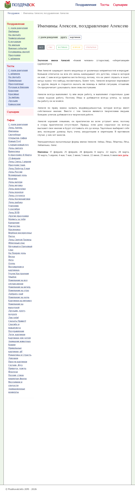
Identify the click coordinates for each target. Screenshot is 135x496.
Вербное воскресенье (20, 232)
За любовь (13, 97)
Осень (11, 263)
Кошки (11, 344)
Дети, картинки (16, 334)
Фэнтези (13, 371)
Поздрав (23, 5)
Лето (11, 260)
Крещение (14, 222)
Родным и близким (18, 87)
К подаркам (14, 41)
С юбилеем (14, 58)
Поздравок (14, 13)
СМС (51, 47)
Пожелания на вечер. (19, 287)
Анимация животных (19, 341)
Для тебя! (13, 317)
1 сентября (14, 209)
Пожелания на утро (18, 290)
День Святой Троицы (19, 239)
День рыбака (15, 202)
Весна (11, 256)
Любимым (13, 31)
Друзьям (13, 100)
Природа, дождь (17, 368)
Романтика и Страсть (19, 355)
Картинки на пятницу (20, 300)
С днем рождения (18, 28)
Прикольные (15, 80)
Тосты (104, 5)
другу (64, 37)
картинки (75, 37)
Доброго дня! (15, 294)
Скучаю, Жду (15, 365)
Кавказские (14, 104)
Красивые (13, 94)
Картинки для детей (19, 338)
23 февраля (14, 158)
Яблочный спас (16, 243)
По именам (14, 45)
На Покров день (17, 253)
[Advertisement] (25, 440)
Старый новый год (18, 144)
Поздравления (85, 5)
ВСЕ (41, 47)
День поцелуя (15, 192)
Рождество (14, 226)
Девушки (13, 358)
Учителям (13, 205)
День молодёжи (17, 188)
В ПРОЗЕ (76, 47)
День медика (15, 185)
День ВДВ (13, 212)
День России (15, 172)
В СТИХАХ (62, 47)
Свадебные (14, 134)
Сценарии (120, 5)
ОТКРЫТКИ (91, 47)
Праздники (14, 55)
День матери (15, 182)
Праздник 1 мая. (16, 165)
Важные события (17, 48)
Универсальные (16, 38)
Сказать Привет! (17, 321)
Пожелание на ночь (18, 297)
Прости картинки (17, 361)
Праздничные (16, 84)
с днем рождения (48, 37)
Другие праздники (18, 216)
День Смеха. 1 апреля (19, 161)
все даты (123, 155)
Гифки (10, 120)
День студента (16, 195)
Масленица (14, 229)
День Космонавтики (19, 199)
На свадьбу (14, 34)
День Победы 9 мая (19, 168)
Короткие (13, 90)
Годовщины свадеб (19, 51)
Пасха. (11, 236)
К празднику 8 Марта (20, 155)
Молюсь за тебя (16, 219)
